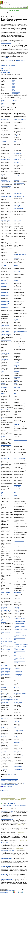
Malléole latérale (17, 607)
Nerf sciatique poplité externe (7, 697)
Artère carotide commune (19, 175)
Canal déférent (4, 304)
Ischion (2, 495)
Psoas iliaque (4, 734)
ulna (13, 84)
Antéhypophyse (4, 135)
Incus (15, 418)
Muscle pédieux (4, 665)
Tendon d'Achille (4, 746)
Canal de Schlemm (5, 295)
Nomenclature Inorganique (8, 805)
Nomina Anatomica (10, 60)
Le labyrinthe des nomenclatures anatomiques (10, 779)
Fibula (15, 727)
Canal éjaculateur (5, 306)
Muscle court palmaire (18, 656)
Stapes (15, 437)
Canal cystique (4, 283)
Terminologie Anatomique (7, 811)
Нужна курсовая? (11, 803)
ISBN (11, 774)
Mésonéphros (16, 362)
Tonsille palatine (17, 123)
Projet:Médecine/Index (6, 834)
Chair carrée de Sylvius (6, 334)
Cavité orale (16, 320)
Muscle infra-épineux (18, 671)
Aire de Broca (4, 117)
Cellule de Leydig (5, 326)
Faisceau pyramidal (5, 465)
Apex (13, 106)
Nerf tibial (16, 699)
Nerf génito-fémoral (5, 694)
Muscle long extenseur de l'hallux (20, 440)
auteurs (3, 800)
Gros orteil (3, 490)
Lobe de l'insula (4, 596)
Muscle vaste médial (18, 675)
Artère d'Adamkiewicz (5, 181)
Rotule (2, 743)
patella (13, 90)
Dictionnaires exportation (4, 892)
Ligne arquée (16, 162)
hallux (13, 86)
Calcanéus (16, 280)
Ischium (15, 495)
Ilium (15, 492)
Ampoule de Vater (5, 119)
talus (13, 81)
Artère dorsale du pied (18, 208)
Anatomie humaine (5, 790)
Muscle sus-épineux (5, 672)
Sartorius (15, 383)
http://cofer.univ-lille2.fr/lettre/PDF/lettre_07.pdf (10, 781)
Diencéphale (16, 332)
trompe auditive (15, 93)
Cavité (2, 103)
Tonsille (15, 120)
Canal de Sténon (4, 297)
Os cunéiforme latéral (18, 755)
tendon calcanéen (16, 92)
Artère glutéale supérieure (19, 183)
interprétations (7, 13)
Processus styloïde (17, 151)
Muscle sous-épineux (5, 671)
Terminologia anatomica (6, 858)
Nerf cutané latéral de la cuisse (20, 693)
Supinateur (16, 380)
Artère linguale (17, 212)
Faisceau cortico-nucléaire (19, 458)
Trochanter (3, 751)
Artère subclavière (17, 220)
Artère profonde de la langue (7, 212)
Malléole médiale (17, 608)
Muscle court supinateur (6, 632)
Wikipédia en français (21, 799)
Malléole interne (4, 608)
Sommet (3, 106)
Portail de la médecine (7, 786)
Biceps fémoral (17, 271)
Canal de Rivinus (4, 292)
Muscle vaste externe (5, 674)
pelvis (13, 83)
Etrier (2, 437)
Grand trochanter (17, 751)
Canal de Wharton (5, 301)
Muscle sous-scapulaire (6, 669)
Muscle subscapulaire (18, 669)
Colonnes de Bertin (5, 353)
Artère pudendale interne (19, 191)
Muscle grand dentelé (5, 649)
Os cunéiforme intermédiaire (19, 403)
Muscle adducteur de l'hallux (19, 618)
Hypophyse (16, 366)
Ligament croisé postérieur (19, 543)
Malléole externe (4, 607)
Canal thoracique (4, 312)
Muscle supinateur (17, 632)
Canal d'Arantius (4, 286)
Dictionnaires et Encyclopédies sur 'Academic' (12, 4)
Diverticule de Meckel (5, 409)
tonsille (13, 80)
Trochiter (3, 752)
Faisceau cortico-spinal (6, 445)
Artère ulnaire (16, 180)
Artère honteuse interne (6, 191)
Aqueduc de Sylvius (5, 159)
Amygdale (3, 120)
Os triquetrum (16, 721)
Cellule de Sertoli (4, 329)
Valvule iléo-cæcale (18, 766)
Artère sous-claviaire (5, 220)
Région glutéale (17, 742)
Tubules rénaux (17, 761)
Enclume (3, 418)
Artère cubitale (4, 180)
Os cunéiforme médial (18, 730)
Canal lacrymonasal (5, 309)
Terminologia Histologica (6, 879)
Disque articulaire (17, 592)
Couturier (3, 383)
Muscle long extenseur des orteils (21, 644)
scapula (13, 87)
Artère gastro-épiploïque (6, 186)
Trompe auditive (17, 758)
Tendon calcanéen (17, 746)
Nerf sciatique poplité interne (7, 699)
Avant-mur (3, 265)
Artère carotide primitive (6, 175)
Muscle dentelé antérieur (19, 649)
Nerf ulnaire (16, 687)
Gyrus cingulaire (17, 346)
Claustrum (16, 265)
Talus (15, 264)
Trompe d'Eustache (5, 758)
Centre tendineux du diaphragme (20, 331)
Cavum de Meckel (5, 325)
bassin (2, 270)
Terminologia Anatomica (6, 43)
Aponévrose (3, 141)
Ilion (2, 492)
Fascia (15, 141)
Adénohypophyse (17, 135)
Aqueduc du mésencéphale (19, 159)
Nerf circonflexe (4, 685)
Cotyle (2, 371)
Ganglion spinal (17, 486)
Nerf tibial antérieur (5, 702)
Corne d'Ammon (4, 359)
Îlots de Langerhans (5, 493)
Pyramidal (3, 736)
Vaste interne (4, 769)
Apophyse (3, 100)
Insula (15, 596)
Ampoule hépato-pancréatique (20, 119)
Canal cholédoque (5, 282)
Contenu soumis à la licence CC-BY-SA (8, 798)
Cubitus (3, 393)
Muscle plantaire (17, 668)
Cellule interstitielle (17, 326)
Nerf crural (3, 691)
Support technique (9, 890)
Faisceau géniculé (5, 458)
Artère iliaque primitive (6, 196)
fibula (13, 89)
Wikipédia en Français (14, 10)
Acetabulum (16, 371)
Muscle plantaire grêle (6, 668)
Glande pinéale (17, 365)
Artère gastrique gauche (19, 177)
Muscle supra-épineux (18, 672)
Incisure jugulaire (17, 485)
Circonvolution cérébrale (6, 340)
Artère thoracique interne (19, 203)
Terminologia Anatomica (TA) (7, 850)
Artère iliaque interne (18, 193)
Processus (14, 100)
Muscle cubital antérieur (6, 635)
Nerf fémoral (16, 691)
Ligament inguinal (17, 160)
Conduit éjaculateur (18, 306)
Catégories (3, 788)
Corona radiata (17, 377)
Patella (15, 743)
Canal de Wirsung (5, 303)
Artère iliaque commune (19, 196)
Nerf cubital (3, 687)
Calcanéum (3, 280)
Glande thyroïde (17, 369)
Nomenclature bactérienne (20, 805)
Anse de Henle (4, 132)
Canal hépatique (4, 307)
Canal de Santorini (5, 294)
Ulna (15, 393)
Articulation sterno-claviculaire (20, 254)
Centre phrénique (5, 331)
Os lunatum (16, 722)
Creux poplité (4, 387)
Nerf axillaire (16, 685)
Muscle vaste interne (5, 675)
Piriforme (15, 736)
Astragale (3, 264)
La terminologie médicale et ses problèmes (9, 780)
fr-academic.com (5, 2)
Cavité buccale (4, 320)
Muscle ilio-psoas (17, 734)
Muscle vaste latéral (18, 674)
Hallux (15, 490)
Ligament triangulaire (5, 592)
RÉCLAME (13, 890)
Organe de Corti (4, 718)
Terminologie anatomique (7, 819)
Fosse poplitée (17, 387)
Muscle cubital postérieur (6, 638)
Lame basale (16, 611)
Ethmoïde (3, 436)
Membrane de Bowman (6, 610)
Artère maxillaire (17, 205)
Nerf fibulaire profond (18, 702)
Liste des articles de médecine (8, 826)
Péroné (2, 727)
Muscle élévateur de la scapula (20, 621)
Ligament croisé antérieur (19, 541)
